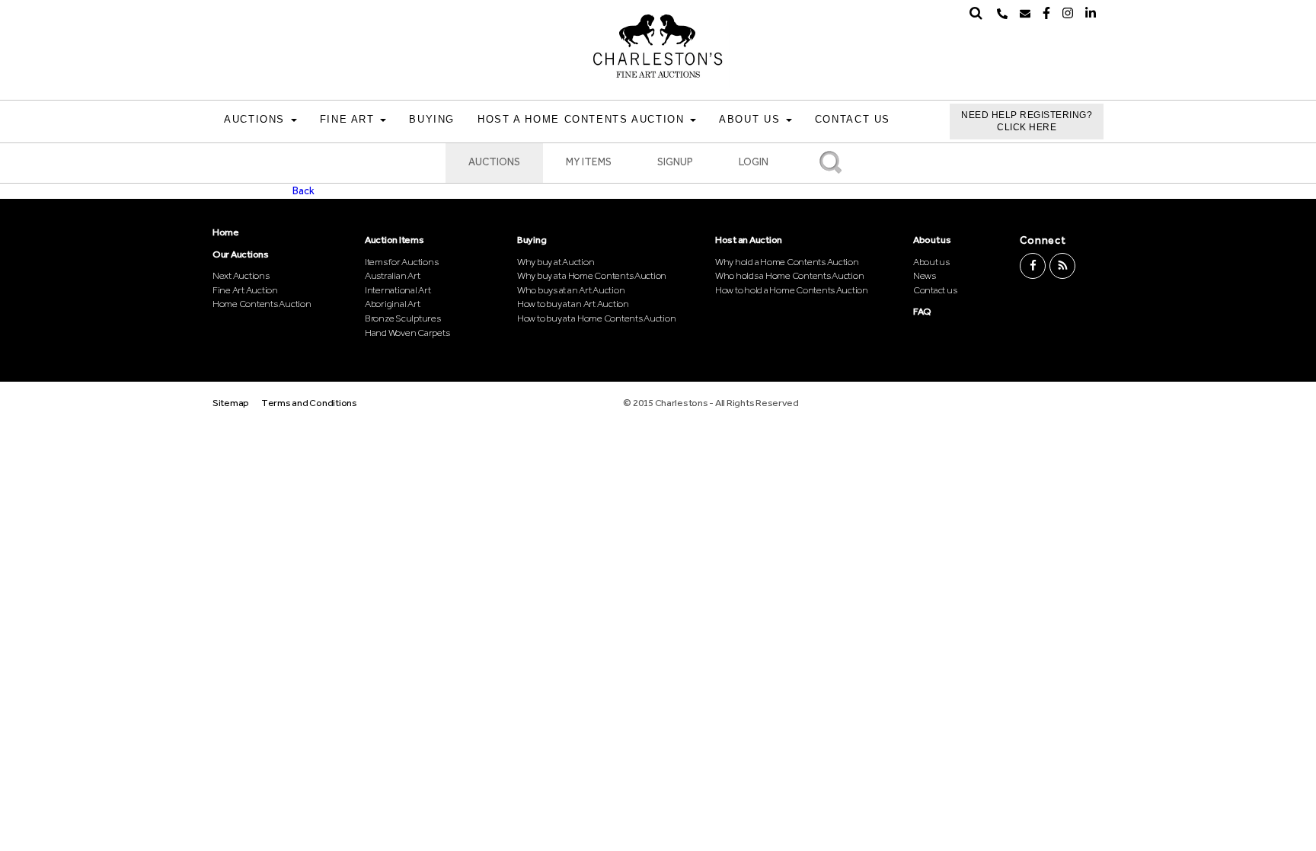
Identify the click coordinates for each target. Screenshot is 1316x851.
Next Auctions (241, 275)
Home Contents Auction (261, 303)
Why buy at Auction (555, 261)
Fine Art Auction (245, 290)
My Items (589, 161)
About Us (751, 119)
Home (225, 232)
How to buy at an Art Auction (573, 303)
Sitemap (230, 402)
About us (932, 239)
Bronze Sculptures (403, 318)
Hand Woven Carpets (407, 332)
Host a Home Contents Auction (583, 119)
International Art (398, 290)
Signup (675, 161)
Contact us (935, 290)
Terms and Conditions (309, 402)
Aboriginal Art (392, 303)
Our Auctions (240, 254)
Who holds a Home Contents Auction (789, 275)
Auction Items (394, 239)
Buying (432, 119)
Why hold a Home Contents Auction (787, 261)
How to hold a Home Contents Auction (791, 290)
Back (303, 190)
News (924, 275)
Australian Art (392, 275)
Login (753, 161)
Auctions (256, 119)
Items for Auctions (401, 261)
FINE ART (349, 119)
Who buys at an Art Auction (570, 290)
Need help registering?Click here (1026, 121)
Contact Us (852, 119)
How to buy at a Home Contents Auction (596, 318)
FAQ (922, 311)
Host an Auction (748, 239)
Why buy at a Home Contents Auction (591, 275)
